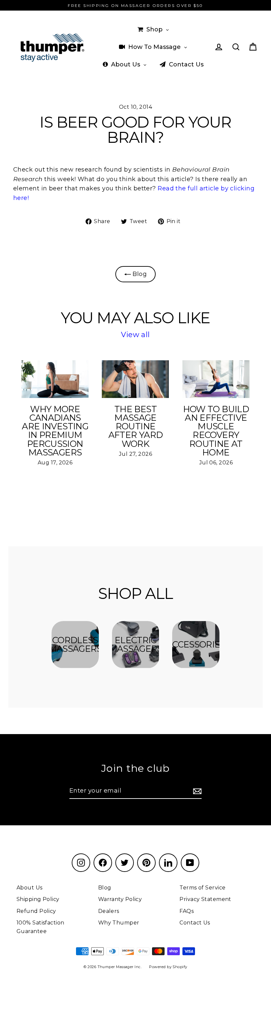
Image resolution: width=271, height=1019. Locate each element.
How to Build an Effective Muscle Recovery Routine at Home (216, 431)
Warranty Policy (120, 899)
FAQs (186, 911)
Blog (139, 274)
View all (135, 334)
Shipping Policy (38, 899)
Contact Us (194, 923)
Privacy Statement (205, 899)
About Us (30, 887)
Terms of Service (202, 887)
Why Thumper (118, 923)
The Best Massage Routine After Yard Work (135, 426)
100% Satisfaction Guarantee (40, 927)
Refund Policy (36, 911)
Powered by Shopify (168, 966)
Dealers (108, 911)
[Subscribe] (196, 791)
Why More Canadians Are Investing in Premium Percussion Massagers (55, 431)
